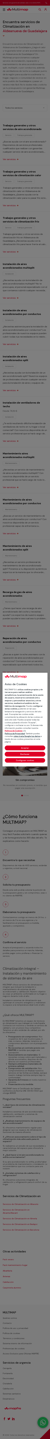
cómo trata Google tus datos (26, 736)
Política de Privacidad (15, 733)
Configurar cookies (25, 760)
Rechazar (24, 754)
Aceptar (25, 748)
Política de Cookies (13, 731)
